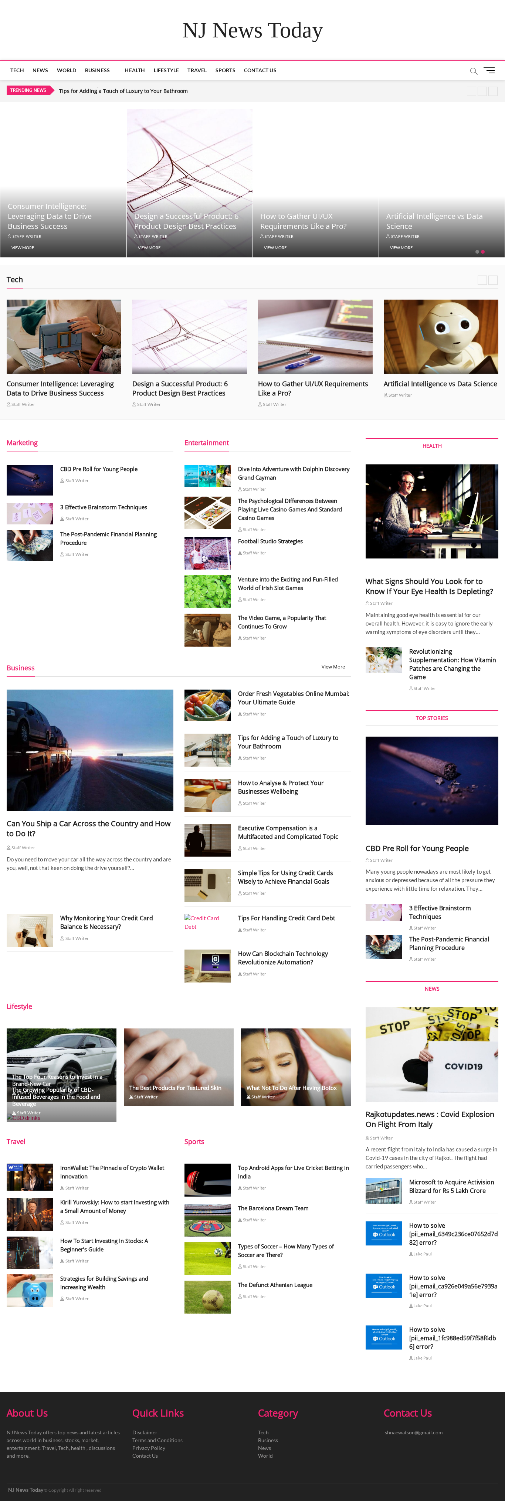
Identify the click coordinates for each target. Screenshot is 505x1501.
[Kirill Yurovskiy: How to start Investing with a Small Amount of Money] (30, 1214)
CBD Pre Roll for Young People (99, 469)
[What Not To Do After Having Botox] (296, 1067)
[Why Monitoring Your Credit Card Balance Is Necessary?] (30, 930)
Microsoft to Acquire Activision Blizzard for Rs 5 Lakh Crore (451, 1186)
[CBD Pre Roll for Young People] (30, 480)
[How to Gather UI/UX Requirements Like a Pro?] (315, 337)
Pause (471, 91)
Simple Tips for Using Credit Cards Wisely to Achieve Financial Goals (285, 877)
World (67, 70)
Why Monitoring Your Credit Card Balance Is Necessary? (106, 922)
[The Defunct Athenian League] (207, 1297)
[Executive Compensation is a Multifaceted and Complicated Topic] (207, 840)
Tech (17, 70)
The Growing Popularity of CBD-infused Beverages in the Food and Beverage (56, 1096)
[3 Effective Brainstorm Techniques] (30, 513)
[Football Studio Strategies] (207, 553)
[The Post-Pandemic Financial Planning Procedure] (30, 545)
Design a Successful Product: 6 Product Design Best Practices (186, 221)
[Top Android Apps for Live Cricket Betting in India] (207, 1180)
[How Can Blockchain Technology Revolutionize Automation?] (207, 966)
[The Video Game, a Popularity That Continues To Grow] (207, 630)
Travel (197, 70)
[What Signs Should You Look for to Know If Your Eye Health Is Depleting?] (432, 511)
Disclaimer (144, 1432)
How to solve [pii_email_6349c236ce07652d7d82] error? (453, 1234)
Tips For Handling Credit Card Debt (286, 918)
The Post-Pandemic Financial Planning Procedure (449, 943)
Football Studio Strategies (270, 541)
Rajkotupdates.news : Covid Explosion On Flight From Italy (430, 1119)
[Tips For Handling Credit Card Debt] (207, 922)
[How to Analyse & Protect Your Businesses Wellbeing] (207, 795)
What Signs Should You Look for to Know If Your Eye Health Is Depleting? (429, 586)
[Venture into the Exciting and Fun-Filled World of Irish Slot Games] (207, 591)
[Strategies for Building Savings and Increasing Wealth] (30, 1290)
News (40, 70)
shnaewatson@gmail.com (414, 1432)
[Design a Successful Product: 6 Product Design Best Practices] (189, 337)
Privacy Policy (148, 1448)
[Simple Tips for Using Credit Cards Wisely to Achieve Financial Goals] (207, 885)
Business (97, 70)
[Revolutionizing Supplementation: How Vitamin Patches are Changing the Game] (384, 660)
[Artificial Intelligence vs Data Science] (441, 337)
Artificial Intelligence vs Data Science (440, 383)
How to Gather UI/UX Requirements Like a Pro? (303, 221)
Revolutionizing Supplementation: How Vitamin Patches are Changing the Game (452, 664)
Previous (482, 91)
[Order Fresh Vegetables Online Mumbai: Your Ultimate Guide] (207, 705)
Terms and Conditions (157, 1440)
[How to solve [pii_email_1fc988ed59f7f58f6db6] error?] (384, 1337)
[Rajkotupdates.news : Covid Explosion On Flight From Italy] (432, 1054)
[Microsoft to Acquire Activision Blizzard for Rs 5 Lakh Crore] (384, 1191)
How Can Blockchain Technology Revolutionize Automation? (283, 958)
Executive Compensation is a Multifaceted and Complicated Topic (288, 832)
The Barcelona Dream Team (273, 1208)
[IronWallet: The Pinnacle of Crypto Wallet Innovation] (30, 1177)
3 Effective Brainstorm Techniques (103, 507)
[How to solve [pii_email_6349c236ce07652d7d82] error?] (384, 1233)
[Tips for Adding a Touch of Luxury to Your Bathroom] (207, 750)
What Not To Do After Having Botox (292, 1087)
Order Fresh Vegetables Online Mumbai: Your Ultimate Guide (293, 698)
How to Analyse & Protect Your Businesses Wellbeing (124, 90)
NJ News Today (252, 30)
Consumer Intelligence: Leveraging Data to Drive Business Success (50, 216)
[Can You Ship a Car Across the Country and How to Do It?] (90, 750)
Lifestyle (166, 70)
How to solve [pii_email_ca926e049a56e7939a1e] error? (453, 1286)
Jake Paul (422, 1253)
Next (493, 91)
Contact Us (260, 70)
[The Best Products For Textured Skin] (179, 1067)
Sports (225, 70)
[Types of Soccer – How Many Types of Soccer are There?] (207, 1258)
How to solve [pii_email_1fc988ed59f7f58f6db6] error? (452, 1338)
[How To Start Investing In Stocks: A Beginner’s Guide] (30, 1253)
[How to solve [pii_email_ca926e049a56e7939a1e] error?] (384, 1286)
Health (135, 70)
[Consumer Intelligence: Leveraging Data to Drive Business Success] (64, 337)
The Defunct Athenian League (275, 1284)
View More (22, 247)
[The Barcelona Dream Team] (207, 1220)
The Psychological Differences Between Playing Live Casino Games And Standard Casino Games (290, 509)
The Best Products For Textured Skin (175, 1087)
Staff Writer (26, 236)
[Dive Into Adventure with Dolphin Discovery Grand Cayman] (207, 476)
